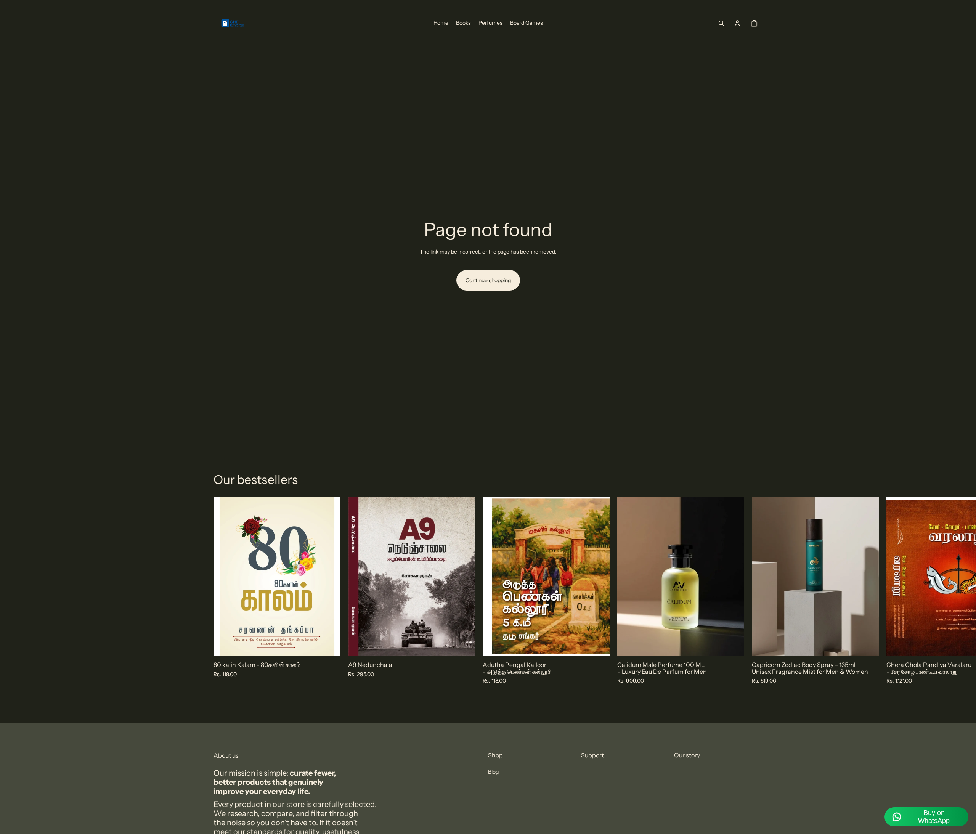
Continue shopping (488, 280)
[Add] (329, 644)
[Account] (737, 23)
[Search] (721, 23)
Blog (493, 771)
